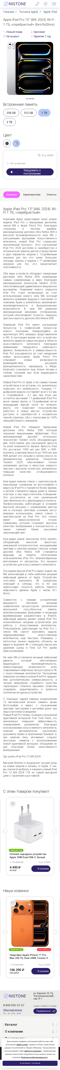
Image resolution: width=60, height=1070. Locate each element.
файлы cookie (22, 1045)
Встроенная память (20, 104)
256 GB (11, 113)
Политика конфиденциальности (34, 1057)
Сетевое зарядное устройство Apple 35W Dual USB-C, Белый (28, 856)
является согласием (32, 1051)
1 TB (44, 113)
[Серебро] (16, 143)
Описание (11, 194)
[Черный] (7, 143)
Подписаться (44, 1011)
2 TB (9, 122)
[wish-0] (45, 3)
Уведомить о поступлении (32, 172)
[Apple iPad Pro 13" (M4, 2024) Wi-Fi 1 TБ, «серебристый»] (30, 68)
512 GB (28, 113)
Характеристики (31, 194)
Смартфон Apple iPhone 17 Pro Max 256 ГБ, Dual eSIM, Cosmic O (29, 957)
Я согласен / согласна (30, 1063)
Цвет (7, 135)
